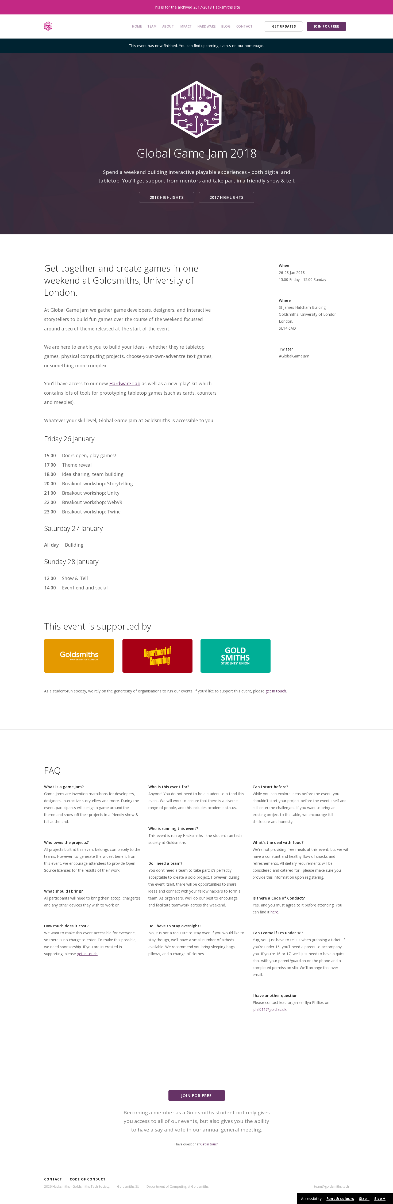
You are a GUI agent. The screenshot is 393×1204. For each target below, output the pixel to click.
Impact (186, 26)
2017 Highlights (227, 197)
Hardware (207, 26)
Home (137, 26)
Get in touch (209, 1144)
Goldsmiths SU (128, 1186)
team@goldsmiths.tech (331, 1186)
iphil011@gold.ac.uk (269, 1009)
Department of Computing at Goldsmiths (178, 1186)
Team (151, 26)
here (274, 912)
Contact (244, 26)
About (168, 26)
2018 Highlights (167, 197)
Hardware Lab (124, 383)
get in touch (275, 691)
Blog (225, 26)
